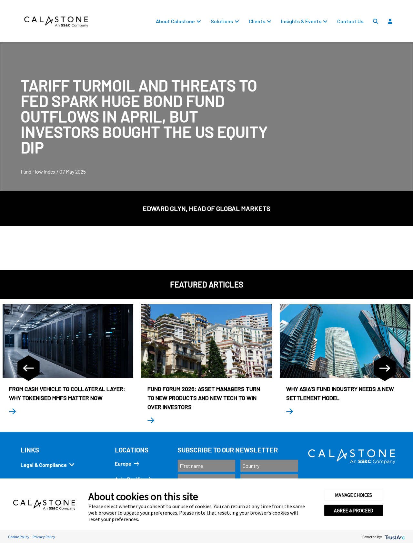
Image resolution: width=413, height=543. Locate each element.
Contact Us (350, 21)
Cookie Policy (18, 536)
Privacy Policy (44, 536)
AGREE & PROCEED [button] (353, 510)
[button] (408, 35)
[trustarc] (394, 536)
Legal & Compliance (44, 465)
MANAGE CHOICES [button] (353, 495)
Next (385, 368)
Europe (123, 463)
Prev (28, 368)
